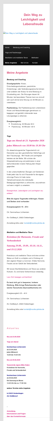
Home (7, 47)
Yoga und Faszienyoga (13, 52)
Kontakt (35, 63)
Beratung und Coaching (21, 47)
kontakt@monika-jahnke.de (34, 223)
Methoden (35, 57)
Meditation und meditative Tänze (16, 57)
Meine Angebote (11, 63)
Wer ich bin (25, 63)
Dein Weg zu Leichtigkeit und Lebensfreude (33, 19)
